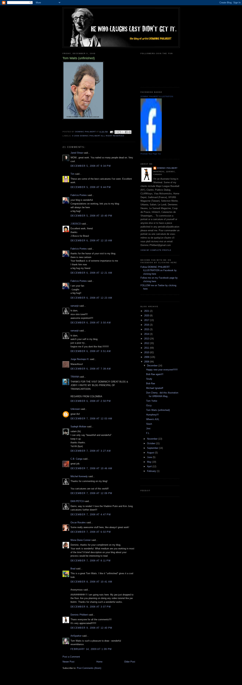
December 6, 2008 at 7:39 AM (91, 368)
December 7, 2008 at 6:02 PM (91, 532)
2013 (147, 338)
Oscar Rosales (78, 522)
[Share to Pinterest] (129, 132)
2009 (147, 357)
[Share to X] (123, 132)
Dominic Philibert (79, 614)
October (151, 443)
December (152, 365)
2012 (147, 343)
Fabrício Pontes (79, 195)
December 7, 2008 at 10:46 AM (91, 468)
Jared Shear (77, 152)
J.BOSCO (76, 223)
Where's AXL (152, 419)
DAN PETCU (77, 501)
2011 (147, 347)
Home (99, 661)
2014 (147, 334)
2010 (147, 352)
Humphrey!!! (152, 414)
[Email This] (116, 132)
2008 (147, 361)
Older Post (129, 661)
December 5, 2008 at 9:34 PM (91, 166)
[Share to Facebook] (126, 132)
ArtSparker (76, 635)
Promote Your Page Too (150, 154)
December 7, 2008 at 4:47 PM (91, 514)
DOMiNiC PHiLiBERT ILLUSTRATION (156, 96)
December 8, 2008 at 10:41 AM (91, 581)
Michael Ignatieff (154, 388)
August (151, 452)
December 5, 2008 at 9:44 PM (91, 187)
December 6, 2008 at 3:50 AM (91, 322)
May (149, 462)
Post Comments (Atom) (89, 668)
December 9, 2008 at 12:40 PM (91, 627)
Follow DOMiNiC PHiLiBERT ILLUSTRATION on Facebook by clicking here (158, 270)
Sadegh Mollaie (78, 426)
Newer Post (68, 661)
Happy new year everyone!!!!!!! (162, 369)
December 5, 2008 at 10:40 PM (91, 215)
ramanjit (75, 305)
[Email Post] (111, 132)
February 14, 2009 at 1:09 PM (91, 649)
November (152, 438)
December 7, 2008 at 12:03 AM (91, 418)
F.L (147, 433)
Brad (73, 568)
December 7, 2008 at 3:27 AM (91, 451)
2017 (147, 320)
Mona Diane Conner (81, 540)
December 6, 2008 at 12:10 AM (91, 240)
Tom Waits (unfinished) (158, 410)
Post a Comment (71, 656)
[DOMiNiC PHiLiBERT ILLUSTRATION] (151, 150)
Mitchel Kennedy (79, 476)
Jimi (148, 428)
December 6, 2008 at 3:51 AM (91, 351)
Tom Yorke (151, 401)
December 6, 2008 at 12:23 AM (91, 297)
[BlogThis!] (119, 132)
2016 (147, 324)
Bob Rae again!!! (154, 374)
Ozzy (149, 405)
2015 (147, 329)
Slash (149, 424)
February (152, 471)
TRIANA (75, 376)
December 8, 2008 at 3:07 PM (91, 606)
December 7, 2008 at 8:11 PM (91, 560)
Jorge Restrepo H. (80, 359)
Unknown (75, 409)
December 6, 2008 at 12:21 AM (91, 272)
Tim (72, 174)
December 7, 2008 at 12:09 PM (91, 493)
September (153, 448)
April (149, 466)
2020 (147, 315)
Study (149, 379)
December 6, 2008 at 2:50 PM (91, 401)
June (150, 457)
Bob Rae (150, 383)
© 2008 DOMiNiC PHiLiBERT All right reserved (98, 136)
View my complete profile (155, 250)
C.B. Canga (76, 458)
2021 (147, 311)
